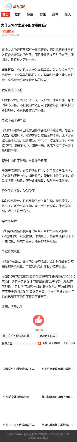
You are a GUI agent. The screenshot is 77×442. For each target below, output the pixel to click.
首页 (5, 14)
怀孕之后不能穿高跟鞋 (16, 335)
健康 (43, 14)
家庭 (30, 14)
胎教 (55, 14)
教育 (18, 14)
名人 (68, 14)
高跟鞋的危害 (47, 335)
